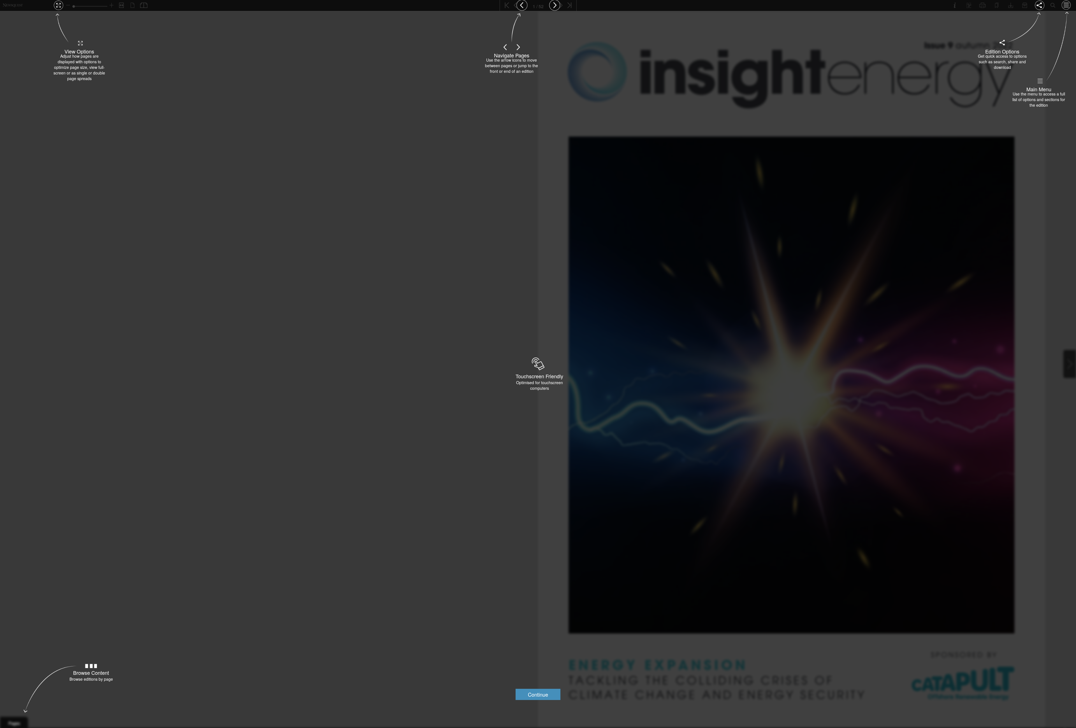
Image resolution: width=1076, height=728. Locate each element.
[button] (538, 694)
